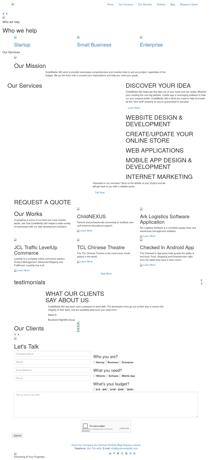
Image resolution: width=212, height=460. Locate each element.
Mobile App (128, 375)
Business (113, 362)
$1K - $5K (101, 389)
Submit (17, 435)
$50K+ (130, 389)
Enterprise (127, 362)
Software (114, 375)
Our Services (145, 4)
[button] (3, 13)
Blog (172, 4)
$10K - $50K (117, 389)
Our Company (126, 4)
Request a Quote (189, 4)
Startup (100, 362)
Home (110, 4)
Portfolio (161, 4)
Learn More (134, 107)
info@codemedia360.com (124, 448)
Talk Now (100, 192)
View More (106, 273)
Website (100, 375)
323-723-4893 (94, 448)
